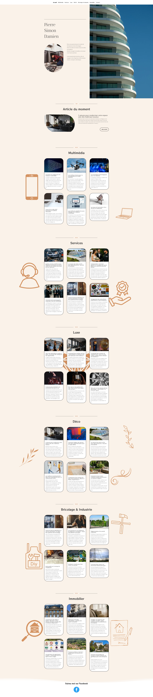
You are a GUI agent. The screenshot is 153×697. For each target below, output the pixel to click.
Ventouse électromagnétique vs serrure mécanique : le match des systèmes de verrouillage (76, 298)
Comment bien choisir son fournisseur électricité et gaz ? (98, 565)
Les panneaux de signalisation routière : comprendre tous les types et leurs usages (53, 655)
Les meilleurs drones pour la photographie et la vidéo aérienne (75, 176)
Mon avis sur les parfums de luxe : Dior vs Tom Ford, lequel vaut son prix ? (76, 388)
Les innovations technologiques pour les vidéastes (99, 175)
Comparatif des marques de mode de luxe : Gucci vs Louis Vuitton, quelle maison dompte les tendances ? (99, 355)
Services (67, 2)
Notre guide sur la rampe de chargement (52, 567)
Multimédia (60, 2)
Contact (98, 2)
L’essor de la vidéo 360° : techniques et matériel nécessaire (51, 210)
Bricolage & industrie (83, 2)
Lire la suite (104, 129)
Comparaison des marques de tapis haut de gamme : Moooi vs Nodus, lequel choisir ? (76, 478)
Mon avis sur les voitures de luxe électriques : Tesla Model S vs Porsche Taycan (99, 389)
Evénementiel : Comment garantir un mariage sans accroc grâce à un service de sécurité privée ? (99, 265)
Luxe (71, 2)
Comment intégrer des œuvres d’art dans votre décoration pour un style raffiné (76, 443)
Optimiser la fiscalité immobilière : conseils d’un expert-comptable (75, 621)
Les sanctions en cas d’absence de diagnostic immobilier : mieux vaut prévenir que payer (76, 531)
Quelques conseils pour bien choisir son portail (75, 564)
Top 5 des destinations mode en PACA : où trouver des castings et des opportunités (53, 354)
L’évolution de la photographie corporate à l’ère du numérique (53, 300)
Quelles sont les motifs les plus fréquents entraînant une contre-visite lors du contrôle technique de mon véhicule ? (53, 265)
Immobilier (92, 2)
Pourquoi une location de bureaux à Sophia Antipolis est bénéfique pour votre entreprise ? (99, 656)
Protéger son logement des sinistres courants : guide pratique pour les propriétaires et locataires (98, 621)
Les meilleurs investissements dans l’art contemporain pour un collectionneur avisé (53, 477)
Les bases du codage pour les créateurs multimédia (52, 175)
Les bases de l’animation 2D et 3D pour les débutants (98, 208)
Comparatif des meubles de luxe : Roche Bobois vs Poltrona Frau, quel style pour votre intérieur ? (76, 354)
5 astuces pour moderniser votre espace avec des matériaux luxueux (93, 116)
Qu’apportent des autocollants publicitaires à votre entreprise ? (99, 299)
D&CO (75, 2)
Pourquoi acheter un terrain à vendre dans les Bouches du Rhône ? (75, 653)
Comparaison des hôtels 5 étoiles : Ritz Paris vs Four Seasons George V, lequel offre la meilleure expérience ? (53, 621)
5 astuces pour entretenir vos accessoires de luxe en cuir (52, 387)
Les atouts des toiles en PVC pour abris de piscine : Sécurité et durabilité (76, 265)
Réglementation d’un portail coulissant (98, 532)
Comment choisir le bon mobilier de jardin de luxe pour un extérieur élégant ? (99, 477)
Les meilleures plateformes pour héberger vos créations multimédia (76, 212)
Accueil (55, 2)
